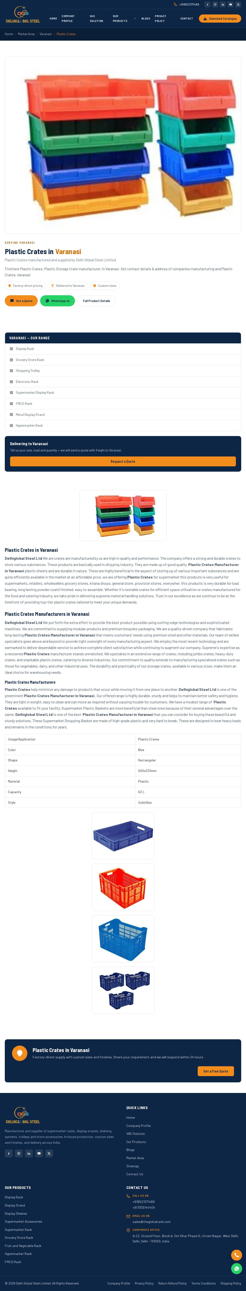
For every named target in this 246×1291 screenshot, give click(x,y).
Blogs (145, 18)
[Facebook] (207, 4)
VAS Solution (96, 18)
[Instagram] (215, 4)
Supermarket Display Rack (35, 392)
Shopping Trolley (28, 370)
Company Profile (68, 18)
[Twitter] (238, 4)
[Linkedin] (223, 4)
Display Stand (15, 1205)
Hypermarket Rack (29, 425)
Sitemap (132, 1166)
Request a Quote (123, 461)
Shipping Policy (231, 1283)
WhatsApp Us (60, 301)
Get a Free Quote (215, 1071)
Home (53, 18)
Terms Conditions (203, 1283)
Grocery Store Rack (30, 360)
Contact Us (134, 1174)
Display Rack (25, 349)
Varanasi (46, 34)
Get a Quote (24, 301)
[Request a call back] (236, 1255)
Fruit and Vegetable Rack (23, 1246)
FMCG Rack (24, 403)
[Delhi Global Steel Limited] (23, 14)
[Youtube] (231, 4)
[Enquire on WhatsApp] (236, 1268)
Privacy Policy (160, 18)
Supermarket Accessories (23, 1221)
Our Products (120, 18)
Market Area (26, 34)
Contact (186, 18)
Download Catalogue (223, 18)
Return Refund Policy (172, 1283)
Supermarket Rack (18, 1229)
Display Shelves (16, 1213)
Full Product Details (96, 301)
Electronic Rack (27, 381)
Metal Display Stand (30, 414)
